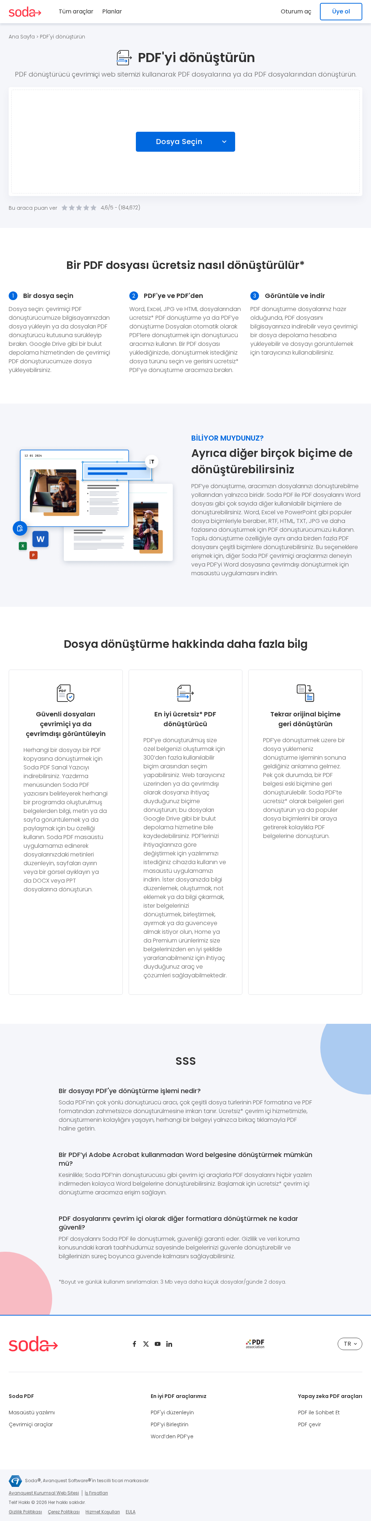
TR (347, 1344)
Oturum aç (296, 11)
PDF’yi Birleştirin (169, 1424)
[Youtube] (157, 1344)
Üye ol (341, 11)
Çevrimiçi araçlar (31, 1424)
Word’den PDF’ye (172, 1436)
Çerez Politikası (64, 1512)
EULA (131, 1512)
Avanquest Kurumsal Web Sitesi (44, 1493)
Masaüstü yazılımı (32, 1412)
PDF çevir (309, 1424)
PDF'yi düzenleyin (172, 1412)
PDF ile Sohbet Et (319, 1412)
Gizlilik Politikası (25, 1512)
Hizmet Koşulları (103, 1512)
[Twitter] (146, 1344)
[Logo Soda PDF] (25, 12)
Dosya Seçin (179, 141)
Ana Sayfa (22, 36)
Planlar (112, 11)
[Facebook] (134, 1344)
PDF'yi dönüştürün (62, 36)
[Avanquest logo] (15, 1481)
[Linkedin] (169, 1344)
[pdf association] (255, 1344)
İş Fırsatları (96, 1493)
